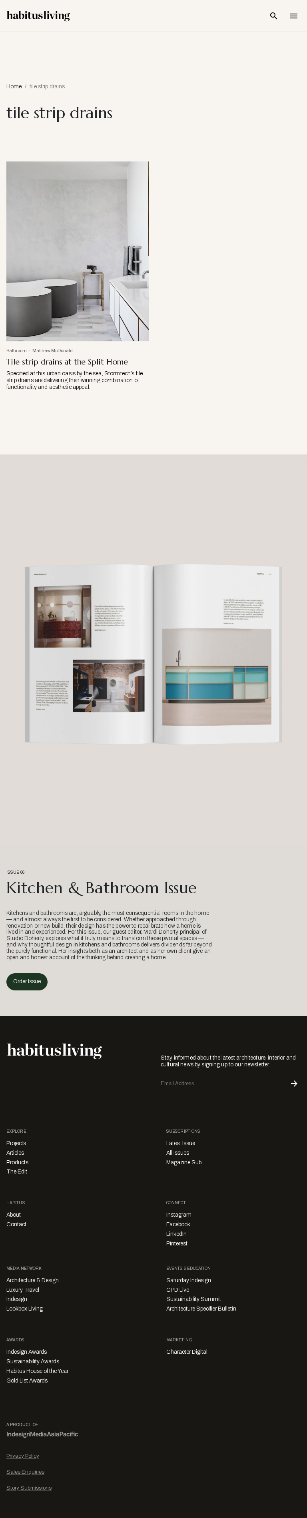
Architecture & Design (32, 1280)
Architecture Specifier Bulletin (201, 1309)
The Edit (16, 1172)
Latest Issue (180, 1143)
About (13, 1215)
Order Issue (27, 981)
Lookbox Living (24, 1309)
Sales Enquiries (25, 1472)
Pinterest (176, 1244)
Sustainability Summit (193, 1299)
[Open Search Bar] (274, 16)
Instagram (178, 1215)
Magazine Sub (183, 1162)
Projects (16, 1143)
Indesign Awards (26, 1352)
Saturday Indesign (188, 1280)
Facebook (178, 1224)
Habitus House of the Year (37, 1371)
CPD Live (177, 1290)
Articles (15, 1153)
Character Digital (186, 1352)
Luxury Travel (22, 1290)
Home (14, 87)
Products (17, 1162)
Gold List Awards (27, 1381)
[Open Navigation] (294, 16)
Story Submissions (29, 1488)
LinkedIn (176, 1234)
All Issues (177, 1153)
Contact (16, 1224)
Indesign (16, 1299)
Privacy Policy (22, 1456)
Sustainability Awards (32, 1362)
